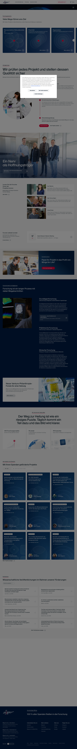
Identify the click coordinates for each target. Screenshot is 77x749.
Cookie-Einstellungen (39, 93)
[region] (38, 86)
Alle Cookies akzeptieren (43, 90)
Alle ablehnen (32, 90)
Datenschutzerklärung (35, 85)
